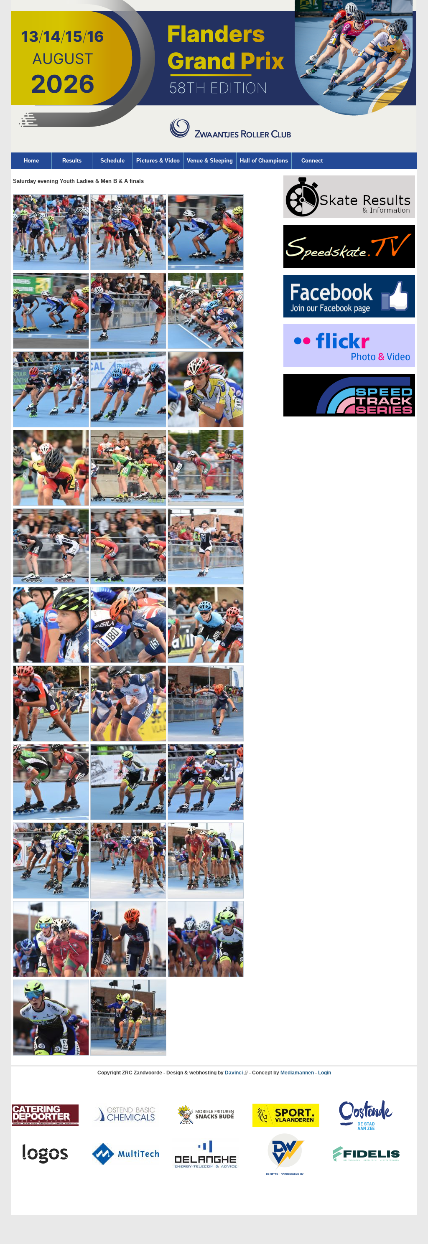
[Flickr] (349, 365)
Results (72, 160)
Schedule (112, 160)
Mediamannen (297, 1073)
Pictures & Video (158, 160)
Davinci (234, 1073)
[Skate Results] (349, 216)
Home (31, 160)
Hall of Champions (264, 160)
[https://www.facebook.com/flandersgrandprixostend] (349, 316)
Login (324, 1073)
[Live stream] (349, 266)
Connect (312, 160)
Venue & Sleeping (210, 160)
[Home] (214, 151)
